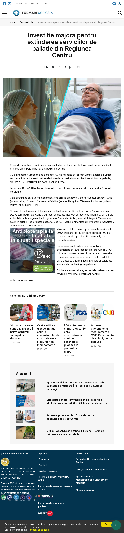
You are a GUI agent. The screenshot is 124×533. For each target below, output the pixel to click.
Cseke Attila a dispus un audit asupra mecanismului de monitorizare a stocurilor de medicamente (48, 335)
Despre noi (44, 459)
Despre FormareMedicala (27, 3)
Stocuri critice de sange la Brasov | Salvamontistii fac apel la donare (21, 332)
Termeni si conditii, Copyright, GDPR (53, 478)
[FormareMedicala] (33, 12)
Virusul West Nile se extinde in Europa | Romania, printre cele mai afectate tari (76, 432)
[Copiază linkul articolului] (77, 67)
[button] (114, 4)
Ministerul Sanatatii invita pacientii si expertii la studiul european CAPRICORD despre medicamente (77, 401)
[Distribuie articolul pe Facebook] (46, 67)
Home (12, 22)
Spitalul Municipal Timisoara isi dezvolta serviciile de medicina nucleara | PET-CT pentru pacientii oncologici (76, 386)
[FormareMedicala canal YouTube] (9, 3)
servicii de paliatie (95, 270)
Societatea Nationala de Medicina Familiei (92, 461)
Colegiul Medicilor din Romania (91, 469)
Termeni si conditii (38, 529)
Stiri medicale (26, 22)
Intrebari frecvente (48, 471)
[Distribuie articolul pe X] (53, 67)
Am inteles (110, 524)
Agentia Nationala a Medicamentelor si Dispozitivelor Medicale (92, 479)
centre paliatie (75, 270)
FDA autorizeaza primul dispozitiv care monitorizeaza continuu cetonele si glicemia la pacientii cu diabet (75, 338)
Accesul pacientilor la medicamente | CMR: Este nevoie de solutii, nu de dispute (102, 333)
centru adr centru (89, 273)
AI (116, 525)
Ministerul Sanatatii (85, 490)
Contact (45, 3)
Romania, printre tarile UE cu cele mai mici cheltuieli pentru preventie (71, 417)
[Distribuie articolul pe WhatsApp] (71, 67)
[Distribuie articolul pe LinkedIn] (65, 67)
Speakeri (43, 453)
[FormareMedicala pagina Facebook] (4, 4)
